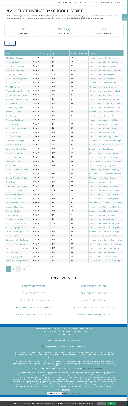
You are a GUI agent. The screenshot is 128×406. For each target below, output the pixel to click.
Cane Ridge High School (15, 256)
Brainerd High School (14, 198)
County (60, 328)
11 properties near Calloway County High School (104, 240)
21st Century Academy (14, 58)
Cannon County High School (16, 260)
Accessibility (51, 331)
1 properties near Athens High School (103, 132)
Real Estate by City (34, 293)
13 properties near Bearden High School (104, 157)
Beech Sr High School (14, 161)
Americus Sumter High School (17, 95)
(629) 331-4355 (58, 2)
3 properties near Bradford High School (104, 190)
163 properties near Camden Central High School (105, 244)
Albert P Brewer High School (16, 78)
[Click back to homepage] (5, 2)
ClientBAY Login (70, 331)
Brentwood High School (15, 202)
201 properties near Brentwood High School (105, 202)
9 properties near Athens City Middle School (105, 128)
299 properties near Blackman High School (105, 173)
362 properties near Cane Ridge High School (103, 256)
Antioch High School (13, 103)
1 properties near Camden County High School (104, 248)
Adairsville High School (14, 62)
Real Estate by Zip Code (94, 293)
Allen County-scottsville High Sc (18, 91)
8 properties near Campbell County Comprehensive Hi (102, 252)
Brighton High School (14, 211)
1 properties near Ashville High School (103, 124)
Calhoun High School (14, 235)
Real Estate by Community (33, 300)
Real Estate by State (33, 286)
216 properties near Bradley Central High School (104, 194)
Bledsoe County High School (16, 178)
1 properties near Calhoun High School (103, 235)
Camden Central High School (17, 244)
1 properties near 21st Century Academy (104, 58)
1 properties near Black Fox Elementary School (104, 169)
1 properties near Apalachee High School (104, 107)
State (54, 328)
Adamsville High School (15, 66)
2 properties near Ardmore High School (104, 111)
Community (83, 328)
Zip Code (74, 328)
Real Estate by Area (94, 300)
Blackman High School (14, 173)
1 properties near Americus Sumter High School (104, 95)
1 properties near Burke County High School (105, 223)
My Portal (94, 2)
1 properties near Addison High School (103, 74)
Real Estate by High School (94, 314)
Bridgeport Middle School (15, 207)
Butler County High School (16, 227)
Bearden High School (14, 157)
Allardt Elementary (13, 87)
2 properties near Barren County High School (103, 149)
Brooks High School (13, 215)
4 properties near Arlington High (101, 116)
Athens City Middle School (16, 128)
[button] (125, 17)
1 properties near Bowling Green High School (103, 186)
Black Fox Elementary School (17, 169)
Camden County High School (17, 248)
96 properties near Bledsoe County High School (104, 178)
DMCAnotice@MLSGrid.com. (92, 368)
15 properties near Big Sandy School (103, 165)
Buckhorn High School (14, 219)
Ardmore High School (14, 111)
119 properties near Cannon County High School (104, 260)
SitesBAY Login (83, 331)
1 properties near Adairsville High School (104, 62)
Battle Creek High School (15, 153)
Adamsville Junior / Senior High (17, 70)
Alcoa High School (13, 82)
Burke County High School (16, 223)
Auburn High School (13, 136)
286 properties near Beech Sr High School (105, 161)
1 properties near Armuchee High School (104, 120)
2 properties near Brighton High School (103, 211)
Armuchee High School (14, 120)
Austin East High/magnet (15, 140)
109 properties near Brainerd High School (104, 198)
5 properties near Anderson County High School (104, 99)
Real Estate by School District (34, 307)
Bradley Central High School (16, 194)
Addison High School (14, 74)
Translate (78, 393)
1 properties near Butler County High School (105, 227)
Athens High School (13, 132)
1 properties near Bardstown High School (104, 144)
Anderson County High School (17, 99)
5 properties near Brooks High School (103, 215)
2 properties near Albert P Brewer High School (103, 78)
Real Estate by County (94, 286)
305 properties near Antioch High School (104, 103)
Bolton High (10, 182)
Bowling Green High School (16, 186)
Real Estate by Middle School (33, 314)
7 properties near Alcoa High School (102, 82)
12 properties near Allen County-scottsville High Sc (105, 91)
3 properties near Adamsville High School (104, 66)
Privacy (42, 331)
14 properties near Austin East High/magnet (105, 140)
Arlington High (11, 116)
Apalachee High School (15, 107)
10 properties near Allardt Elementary (103, 87)
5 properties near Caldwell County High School (104, 231)
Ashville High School (13, 124)
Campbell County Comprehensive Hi (13, 252)
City (67, 328)
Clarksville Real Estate (42, 328)
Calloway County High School (17, 240)
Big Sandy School (12, 165)
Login (102, 2)
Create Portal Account (113, 2)
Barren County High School (16, 149)
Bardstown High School (15, 144)
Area (91, 328)
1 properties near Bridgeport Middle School (105, 207)
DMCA (60, 331)
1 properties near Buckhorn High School (104, 219)
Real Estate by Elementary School (94, 307)
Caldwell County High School (17, 231)
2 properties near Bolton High (100, 182)
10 (24, 269)
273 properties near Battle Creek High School (103, 153)
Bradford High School (14, 190)
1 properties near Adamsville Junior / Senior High (105, 70)
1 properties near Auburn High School (103, 136)
